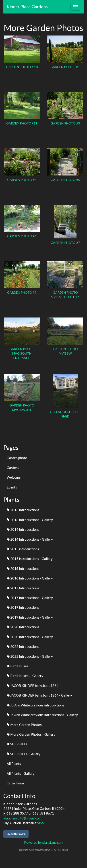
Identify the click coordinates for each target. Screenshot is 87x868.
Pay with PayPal (16, 834)
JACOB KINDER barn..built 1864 (34, 686)
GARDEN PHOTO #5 (65, 180)
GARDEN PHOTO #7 (65, 242)
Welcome (14, 477)
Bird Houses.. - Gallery (26, 676)
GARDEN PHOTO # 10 (22, 67)
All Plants (14, 763)
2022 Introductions (24, 646)
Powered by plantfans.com (43, 842)
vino (40, 823)
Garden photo (17, 458)
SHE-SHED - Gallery (25, 754)
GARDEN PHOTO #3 (65, 123)
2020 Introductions (24, 627)
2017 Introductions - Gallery (31, 598)
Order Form (15, 783)
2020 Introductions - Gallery (31, 637)
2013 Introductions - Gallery (31, 520)
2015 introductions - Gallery (31, 559)
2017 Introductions (24, 588)
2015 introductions (24, 549)
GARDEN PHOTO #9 (21, 292)
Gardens (13, 468)
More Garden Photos (26, 725)
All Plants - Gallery (21, 773)
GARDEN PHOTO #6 (21, 236)
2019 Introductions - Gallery (31, 617)
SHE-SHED (18, 744)
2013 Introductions (24, 510)
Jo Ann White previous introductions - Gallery (44, 715)
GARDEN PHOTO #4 (21, 180)
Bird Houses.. (20, 666)
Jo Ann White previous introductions (37, 705)
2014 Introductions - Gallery (31, 539)
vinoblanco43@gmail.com (22, 818)
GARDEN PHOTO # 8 (65, 67)
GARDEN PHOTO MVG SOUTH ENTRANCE (21, 353)
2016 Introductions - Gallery (31, 578)
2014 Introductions (24, 529)
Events (12, 487)
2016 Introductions (24, 568)
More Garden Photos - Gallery (32, 734)
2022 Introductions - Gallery (31, 656)
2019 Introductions (24, 607)
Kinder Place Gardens (27, 6)
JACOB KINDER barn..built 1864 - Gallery (41, 695)
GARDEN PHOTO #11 (21, 123)
